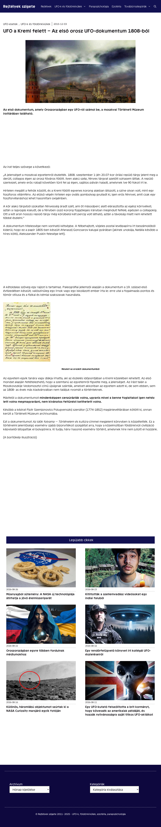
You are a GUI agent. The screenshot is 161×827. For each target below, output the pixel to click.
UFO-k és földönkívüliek (68, 6)
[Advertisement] (80, 142)
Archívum (15, 784)
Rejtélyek (46, 6)
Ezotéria (116, 6)
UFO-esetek (10, 23)
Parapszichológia (99, 6)
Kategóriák (97, 784)
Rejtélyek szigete (19, 6)
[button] (155, 6)
